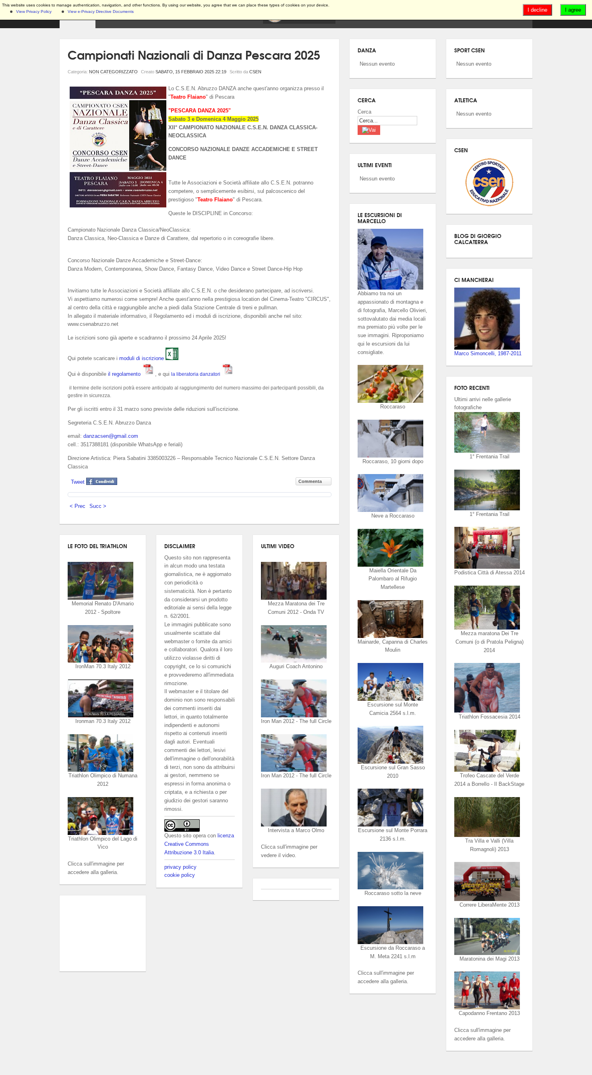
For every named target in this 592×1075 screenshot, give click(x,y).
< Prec (77, 506)
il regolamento (125, 374)
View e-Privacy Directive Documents (101, 11)
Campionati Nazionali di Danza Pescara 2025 (194, 54)
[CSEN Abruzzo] (299, 22)
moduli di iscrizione (142, 358)
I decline (537, 10)
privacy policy (180, 867)
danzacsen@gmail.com (110, 436)
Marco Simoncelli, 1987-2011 (488, 353)
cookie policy (179, 875)
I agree (573, 10)
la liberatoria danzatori (196, 374)
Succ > (97, 506)
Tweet (78, 482)
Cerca (364, 112)
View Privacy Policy (34, 11)
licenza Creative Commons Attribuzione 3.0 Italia (199, 844)
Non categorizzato (113, 71)
